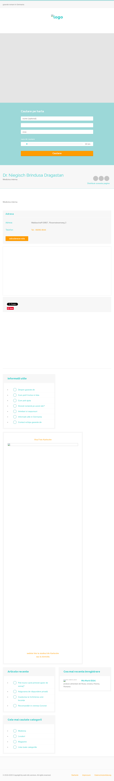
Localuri (21, 736)
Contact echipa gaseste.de (30, 422)
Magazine (22, 742)
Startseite (74, 775)
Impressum (86, 775)
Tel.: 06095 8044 (38, 230)
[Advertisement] (57, 339)
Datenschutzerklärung (103, 775)
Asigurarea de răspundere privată (33, 691)
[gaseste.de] (57, 17)
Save (11, 308)
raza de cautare (28, 139)
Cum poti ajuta (24, 400)
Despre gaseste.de (26, 390)
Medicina (22, 731)
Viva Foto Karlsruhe (43, 439)
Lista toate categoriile (27, 747)
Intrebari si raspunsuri (27, 411)
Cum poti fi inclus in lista (28, 395)
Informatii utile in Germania (30, 417)
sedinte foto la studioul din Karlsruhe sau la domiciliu (43, 655)
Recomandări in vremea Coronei (32, 706)
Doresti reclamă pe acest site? (31, 406)
